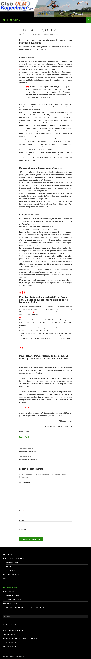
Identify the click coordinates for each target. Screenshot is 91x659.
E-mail (22, 520)
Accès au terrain (12, 562)
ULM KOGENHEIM (11, 20)
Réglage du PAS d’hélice (27, 450)
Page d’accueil (8, 554)
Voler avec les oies (9, 634)
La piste (8, 566)
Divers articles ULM (10, 603)
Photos (6, 583)
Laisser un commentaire (51, 34)
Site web (22, 529)
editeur (37, 34)
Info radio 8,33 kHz (10, 587)
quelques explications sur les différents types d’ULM (25, 607)
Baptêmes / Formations (11, 575)
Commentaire (25, 482)
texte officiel (24, 437)
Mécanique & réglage (11, 591)
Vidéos (5, 579)
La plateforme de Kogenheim (13, 558)
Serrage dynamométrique (28, 458)
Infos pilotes (10, 570)
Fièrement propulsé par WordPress (13, 656)
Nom (21, 511)
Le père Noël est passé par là (13, 630)
